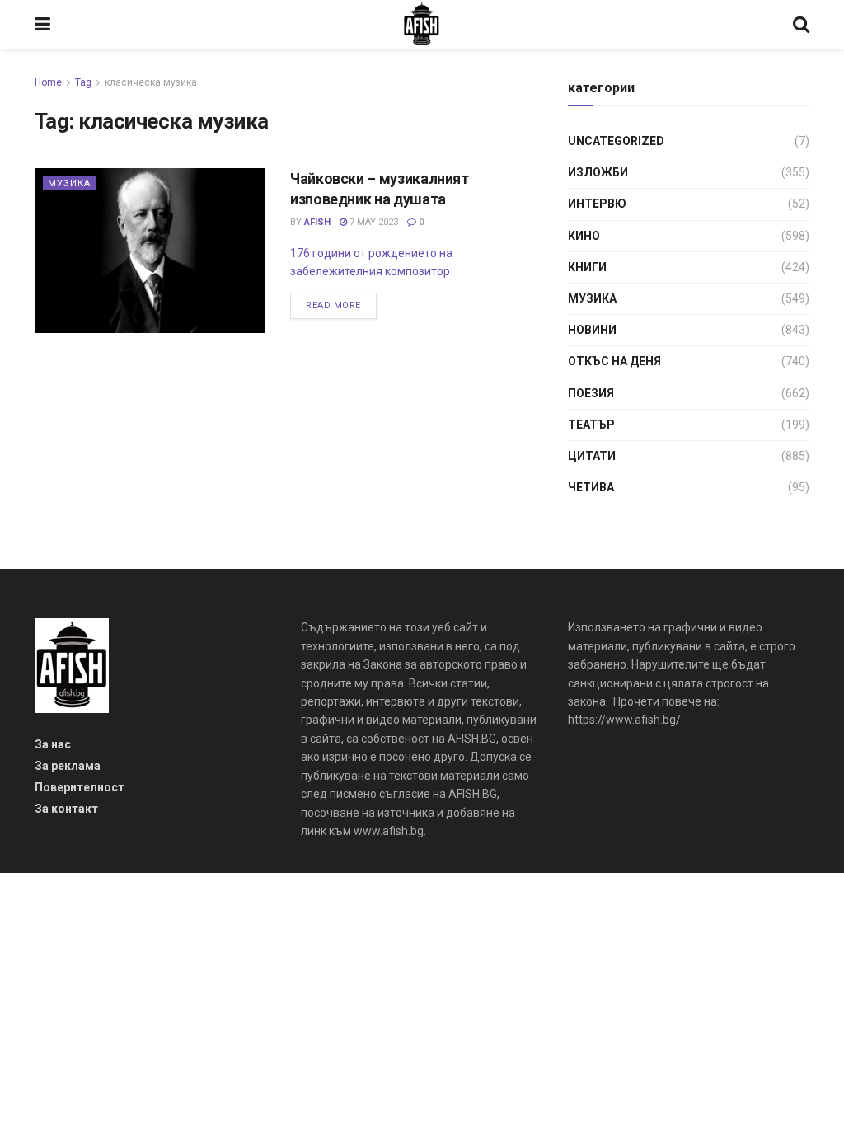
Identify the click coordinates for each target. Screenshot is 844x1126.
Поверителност (79, 787)
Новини (592, 329)
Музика (69, 183)
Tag (83, 82)
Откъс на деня (614, 361)
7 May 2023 (372, 222)
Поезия (591, 393)
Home (48, 82)
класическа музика (151, 82)
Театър (591, 424)
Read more (333, 305)
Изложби (598, 172)
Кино (584, 235)
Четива (591, 487)
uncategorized (616, 141)
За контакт (66, 808)
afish (317, 222)
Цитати (592, 455)
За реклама (68, 765)
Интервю (597, 203)
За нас (53, 744)
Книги (587, 267)
